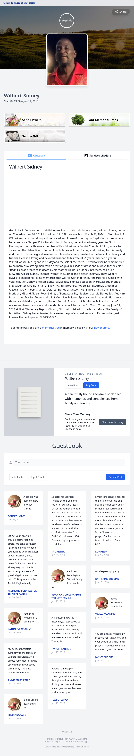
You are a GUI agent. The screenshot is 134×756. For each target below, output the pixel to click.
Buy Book (91, 385)
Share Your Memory (112, 422)
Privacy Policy (58, 741)
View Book (73, 385)
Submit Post (115, 477)
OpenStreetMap (70, 746)
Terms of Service (76, 741)
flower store (101, 327)
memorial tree (51, 327)
